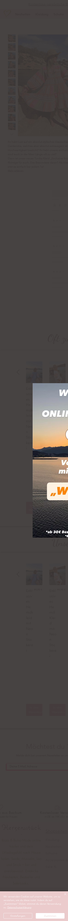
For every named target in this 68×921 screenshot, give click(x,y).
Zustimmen (50, 915)
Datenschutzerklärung (19, 907)
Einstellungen (17, 915)
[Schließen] (63, 896)
